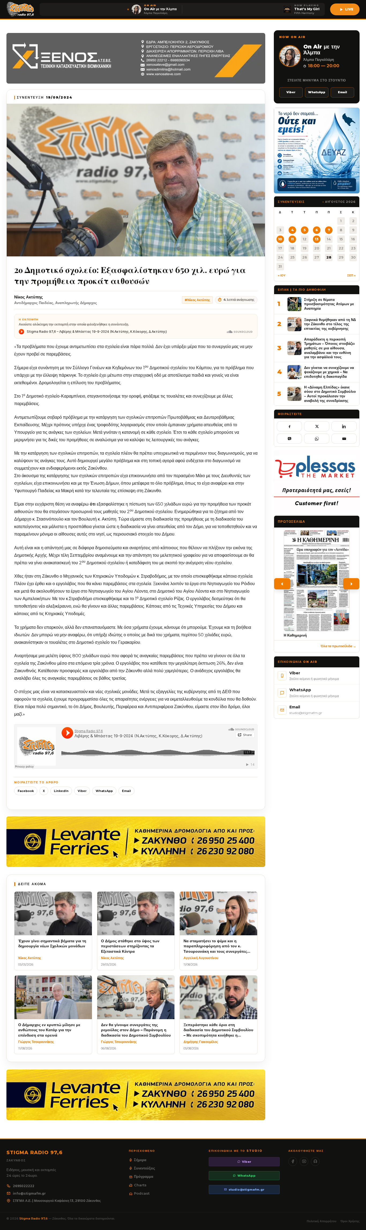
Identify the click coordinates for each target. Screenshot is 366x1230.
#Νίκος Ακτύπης (197, 300)
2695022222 (23, 1186)
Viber (82, 791)
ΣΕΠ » (351, 275)
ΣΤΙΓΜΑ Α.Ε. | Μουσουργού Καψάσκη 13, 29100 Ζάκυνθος (57, 1201)
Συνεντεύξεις (144, 1168)
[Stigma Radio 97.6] (20, 9)
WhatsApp (104, 791)
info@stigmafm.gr (29, 1193)
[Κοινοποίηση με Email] (344, 438)
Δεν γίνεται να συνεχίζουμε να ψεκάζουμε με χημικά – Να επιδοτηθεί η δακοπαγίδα (329, 372)
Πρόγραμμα (143, 1176)
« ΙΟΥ (281, 275)
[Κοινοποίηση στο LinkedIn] (344, 426)
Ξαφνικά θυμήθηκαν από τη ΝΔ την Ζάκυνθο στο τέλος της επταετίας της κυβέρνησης (330, 324)
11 (292, 239)
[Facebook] (292, 1161)
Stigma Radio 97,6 (33, 1218)
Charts (140, 1185)
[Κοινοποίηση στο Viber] (289, 438)
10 (280, 239)
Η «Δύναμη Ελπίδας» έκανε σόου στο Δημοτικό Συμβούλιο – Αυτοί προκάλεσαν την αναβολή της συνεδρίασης (330, 394)
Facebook (26, 791)
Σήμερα (140, 1160)
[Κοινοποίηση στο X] (316, 426)
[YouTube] (304, 1161)
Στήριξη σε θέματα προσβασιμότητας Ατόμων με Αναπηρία (329, 304)
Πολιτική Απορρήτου (321, 1221)
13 (317, 239)
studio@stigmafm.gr (246, 1189)
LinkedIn (61, 791)
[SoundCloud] (315, 1161)
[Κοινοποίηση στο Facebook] (289, 426)
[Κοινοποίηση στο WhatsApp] (316, 438)
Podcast (142, 1193)
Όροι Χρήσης (350, 1221)
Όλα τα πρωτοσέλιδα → (338, 646)
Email (126, 791)
